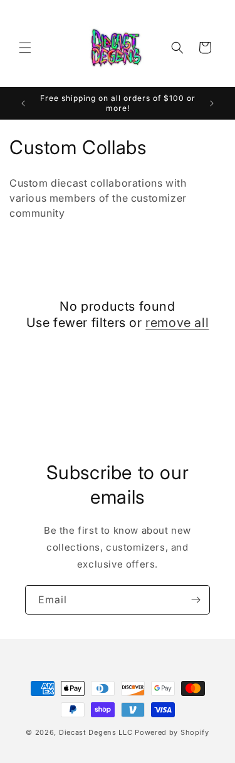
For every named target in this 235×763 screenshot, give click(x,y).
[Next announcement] (212, 103)
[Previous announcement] (23, 103)
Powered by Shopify (172, 732)
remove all (177, 322)
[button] (25, 47)
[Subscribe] (195, 600)
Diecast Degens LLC (96, 732)
